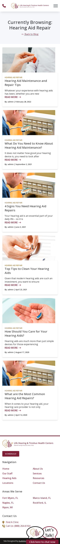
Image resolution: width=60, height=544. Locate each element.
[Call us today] (4, 6)
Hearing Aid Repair (13, 77)
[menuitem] (14, 469)
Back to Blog (31, 34)
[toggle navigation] (55, 6)
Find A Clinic (12, 522)
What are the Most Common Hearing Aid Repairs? (25, 396)
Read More (11, 97)
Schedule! (10, 453)
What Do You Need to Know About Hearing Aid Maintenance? (29, 145)
